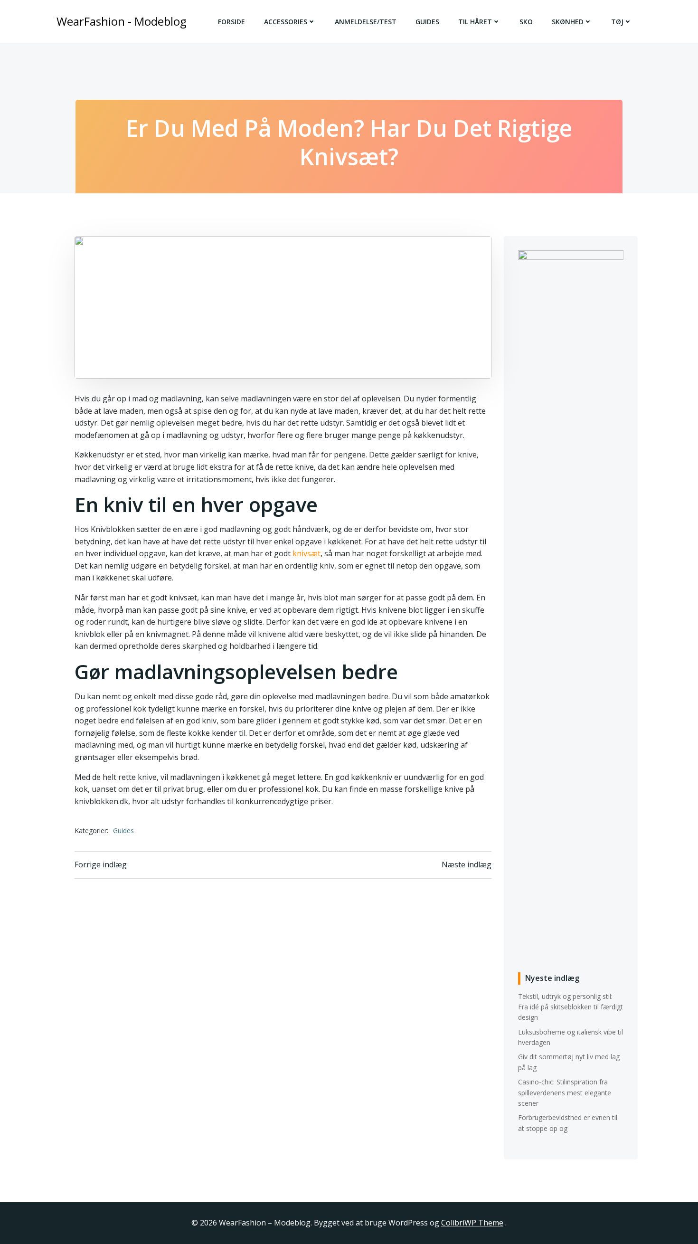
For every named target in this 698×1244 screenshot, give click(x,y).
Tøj (617, 21)
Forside (231, 21)
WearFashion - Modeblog (122, 21)
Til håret (475, 21)
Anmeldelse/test (365, 21)
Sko (526, 21)
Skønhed (568, 21)
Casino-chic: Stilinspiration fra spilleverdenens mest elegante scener (564, 1092)
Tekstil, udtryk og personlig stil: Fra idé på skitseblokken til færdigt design (570, 1007)
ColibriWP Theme (472, 1222)
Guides (427, 21)
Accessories (285, 21)
